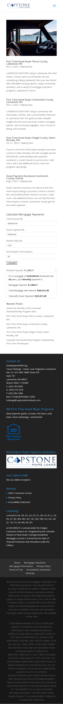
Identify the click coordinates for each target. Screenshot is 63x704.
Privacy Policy (14, 497)
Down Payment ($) (15, 229)
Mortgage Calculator (35, 562)
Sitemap (30, 573)
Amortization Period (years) (19, 251)
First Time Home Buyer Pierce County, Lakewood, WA (27, 62)
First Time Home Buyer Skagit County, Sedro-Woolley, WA (31, 139)
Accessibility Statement (19, 502)
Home (17, 562)
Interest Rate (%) (14, 240)
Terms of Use (16, 569)
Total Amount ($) (14, 218)
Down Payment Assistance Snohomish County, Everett (27, 177)
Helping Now (26, 66)
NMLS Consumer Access (20, 493)
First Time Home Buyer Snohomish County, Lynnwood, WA (30, 101)
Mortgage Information (21, 566)
